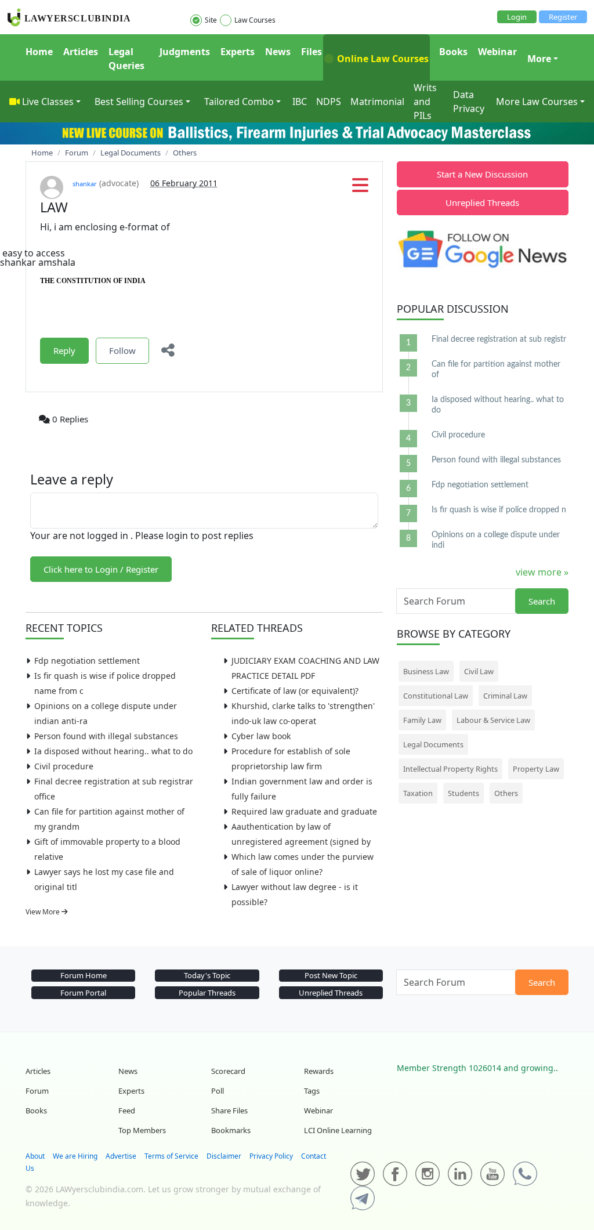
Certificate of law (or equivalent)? (294, 690)
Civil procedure (63, 766)
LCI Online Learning (338, 1130)
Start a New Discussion (482, 174)
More (539, 58)
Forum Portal (83, 992)
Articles (80, 51)
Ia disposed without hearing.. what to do (113, 751)
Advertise (121, 1156)
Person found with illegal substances (106, 735)
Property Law (536, 769)
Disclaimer (224, 1156)
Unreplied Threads (482, 202)
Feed (126, 1110)
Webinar (497, 51)
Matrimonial (377, 101)
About (35, 1156)
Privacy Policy (271, 1156)
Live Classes (48, 101)
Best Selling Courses (139, 101)
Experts (237, 51)
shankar (85, 183)
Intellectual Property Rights (450, 769)
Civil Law (479, 671)
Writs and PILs (425, 101)
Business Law (426, 671)
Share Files (229, 1110)
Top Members (142, 1130)
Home (39, 51)
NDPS (328, 101)
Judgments (185, 51)
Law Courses (255, 20)
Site (211, 20)
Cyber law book (261, 735)
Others (506, 793)
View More (43, 912)
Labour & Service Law (493, 720)
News (278, 51)
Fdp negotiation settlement (87, 660)
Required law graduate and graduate (304, 811)
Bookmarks (231, 1130)
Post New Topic (331, 975)
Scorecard (228, 1071)
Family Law (422, 720)
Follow (122, 350)
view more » (542, 572)
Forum (37, 1091)
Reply (64, 350)
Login (517, 17)
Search (541, 601)
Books (453, 51)
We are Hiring (75, 1156)
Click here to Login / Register (101, 569)
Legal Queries (126, 58)
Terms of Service (171, 1156)
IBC (299, 101)
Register (563, 17)
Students (463, 793)
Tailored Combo (239, 101)
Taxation (418, 793)
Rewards (319, 1071)
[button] (360, 188)
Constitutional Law (435, 695)
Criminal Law (505, 695)
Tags (312, 1091)
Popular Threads (207, 992)
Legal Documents (433, 744)
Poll (217, 1091)
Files (311, 51)
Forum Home (83, 975)
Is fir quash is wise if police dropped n (499, 510)
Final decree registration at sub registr (499, 339)
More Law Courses (537, 101)
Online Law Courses (382, 58)
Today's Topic (207, 975)
